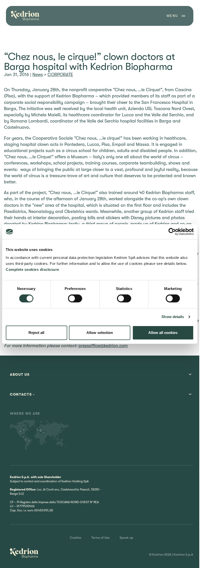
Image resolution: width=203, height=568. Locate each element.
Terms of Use (100, 537)
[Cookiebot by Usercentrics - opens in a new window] (172, 231)
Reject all (36, 332)
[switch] (75, 298)
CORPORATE (60, 74)
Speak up (126, 537)
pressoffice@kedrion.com (103, 345)
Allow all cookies (163, 332)
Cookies (75, 537)
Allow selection (99, 332)
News (37, 74)
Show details (172, 317)
